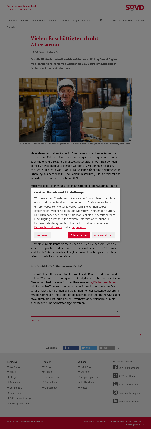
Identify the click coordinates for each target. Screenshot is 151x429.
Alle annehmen (103, 235)
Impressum (79, 227)
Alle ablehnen (79, 235)
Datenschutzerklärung (48, 227)
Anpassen (42, 235)
